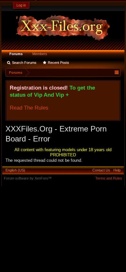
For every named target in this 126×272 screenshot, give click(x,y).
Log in (21, 5)
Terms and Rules (108, 178)
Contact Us (101, 170)
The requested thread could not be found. (43, 160)
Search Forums (24, 62)
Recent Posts (58, 62)
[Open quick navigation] (116, 72)
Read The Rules (29, 107)
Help (117, 170)
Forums (16, 54)
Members (39, 54)
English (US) (15, 170)
